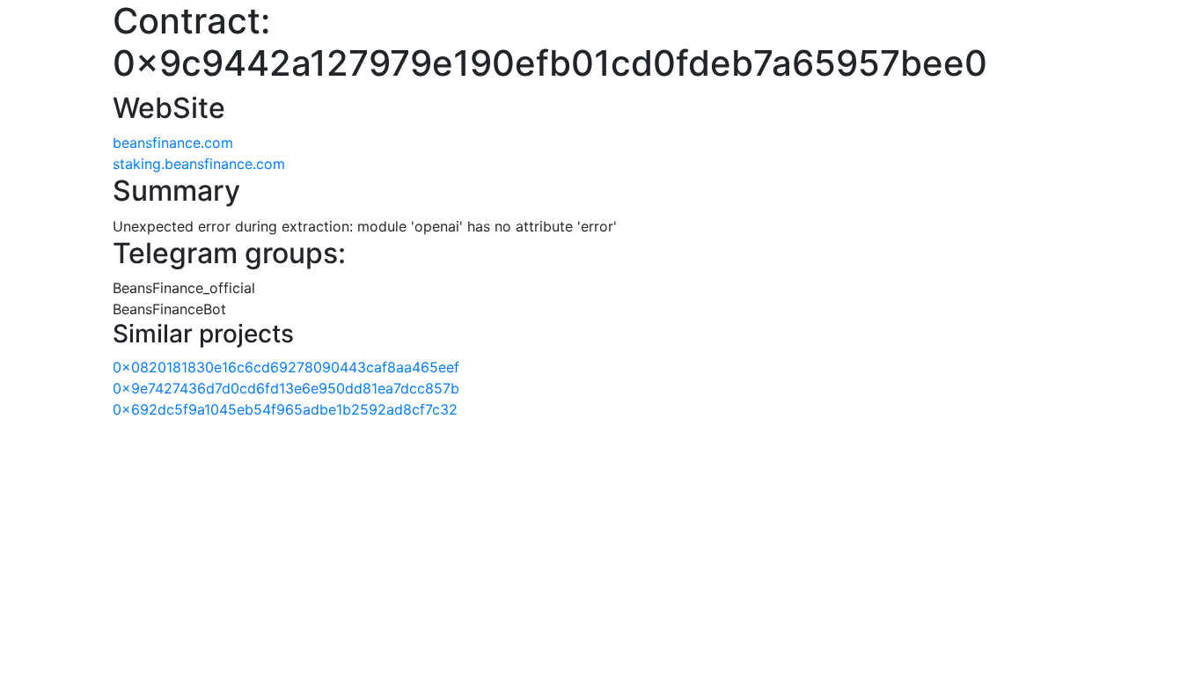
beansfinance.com (173, 142)
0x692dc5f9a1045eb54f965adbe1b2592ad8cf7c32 (285, 409)
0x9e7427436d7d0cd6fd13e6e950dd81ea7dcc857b (286, 388)
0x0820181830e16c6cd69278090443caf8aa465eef (286, 367)
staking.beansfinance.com (199, 164)
